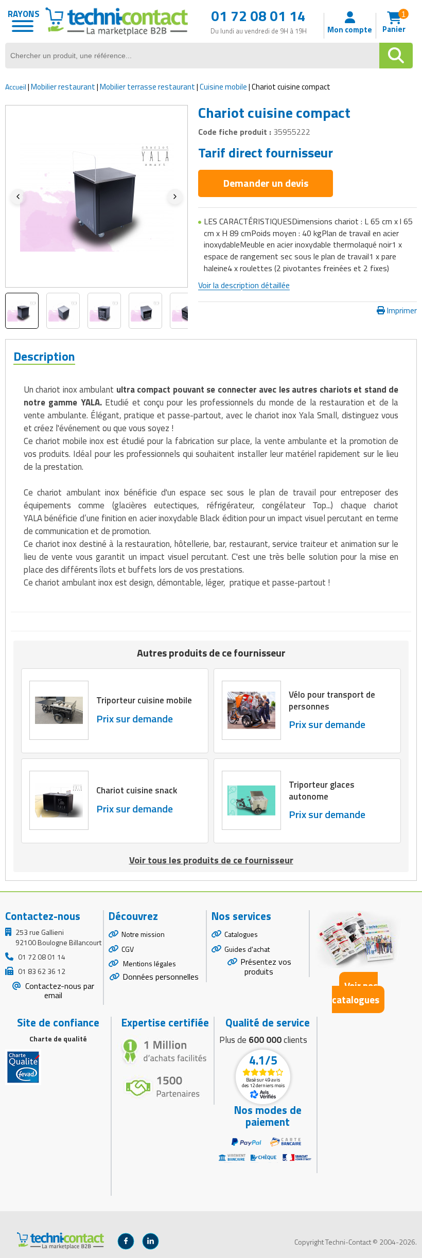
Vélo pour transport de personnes (332, 700)
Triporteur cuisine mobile (144, 700)
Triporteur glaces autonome (322, 790)
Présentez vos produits (265, 966)
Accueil (15, 86)
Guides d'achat (247, 949)
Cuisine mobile (223, 87)
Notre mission (143, 934)
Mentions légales (148, 963)
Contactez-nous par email (58, 991)
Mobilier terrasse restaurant (147, 87)
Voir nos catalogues (355, 992)
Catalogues (241, 934)
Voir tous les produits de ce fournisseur (211, 860)
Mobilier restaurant (63, 87)
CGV (127, 949)
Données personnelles (160, 976)
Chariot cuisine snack (136, 790)
